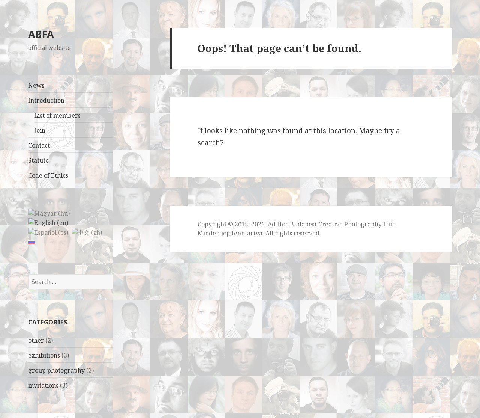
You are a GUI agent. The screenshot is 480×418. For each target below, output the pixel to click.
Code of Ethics (48, 175)
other (36, 340)
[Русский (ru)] (31, 241)
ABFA (41, 34)
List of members (57, 115)
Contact (39, 145)
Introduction (46, 100)
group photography (56, 370)
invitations (43, 385)
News (36, 85)
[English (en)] (48, 222)
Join (39, 130)
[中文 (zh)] (87, 232)
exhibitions (44, 355)
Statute (38, 160)
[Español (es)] (48, 232)
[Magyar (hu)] (49, 212)
